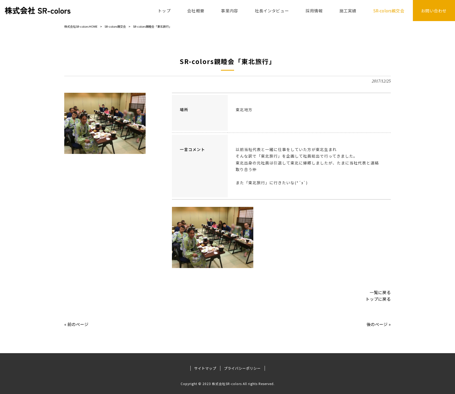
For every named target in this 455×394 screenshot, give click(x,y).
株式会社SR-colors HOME (80, 26)
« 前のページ (76, 324)
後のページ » (379, 324)
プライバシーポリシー (242, 368)
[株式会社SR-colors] (38, 10)
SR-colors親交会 (115, 26)
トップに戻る (378, 299)
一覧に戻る (380, 292)
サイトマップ (205, 368)
